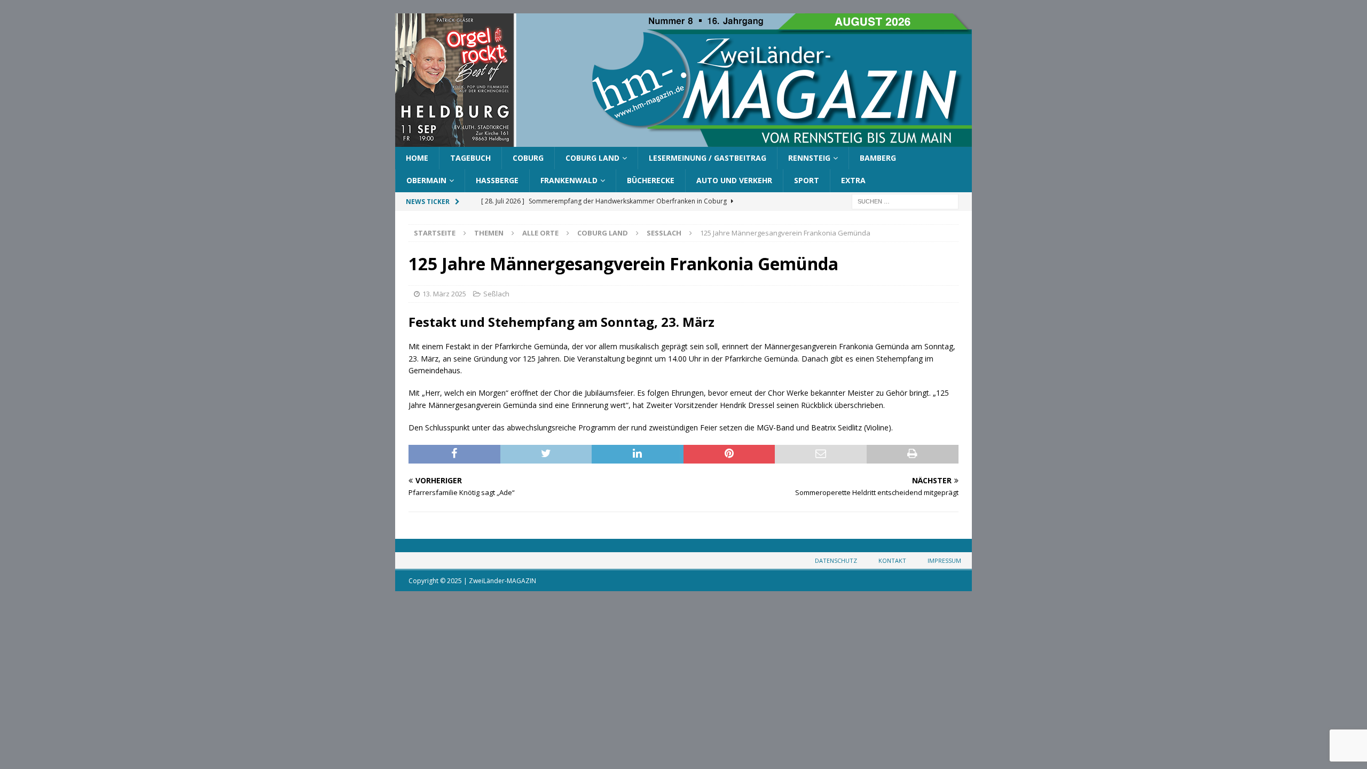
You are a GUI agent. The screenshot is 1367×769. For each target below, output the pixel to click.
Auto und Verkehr (734, 180)
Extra (853, 180)
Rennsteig (809, 158)
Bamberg (878, 158)
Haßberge (497, 180)
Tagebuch (470, 158)
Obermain (426, 180)
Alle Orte (540, 233)
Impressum (944, 560)
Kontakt (892, 560)
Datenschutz (836, 560)
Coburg (528, 158)
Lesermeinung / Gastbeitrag (707, 158)
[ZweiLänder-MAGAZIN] (683, 141)
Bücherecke (650, 180)
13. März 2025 (444, 294)
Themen (489, 233)
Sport (806, 180)
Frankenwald (569, 180)
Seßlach (496, 294)
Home (417, 158)
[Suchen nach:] (905, 200)
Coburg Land (592, 158)
